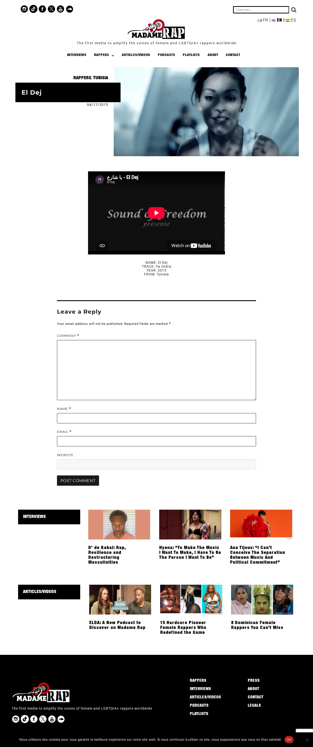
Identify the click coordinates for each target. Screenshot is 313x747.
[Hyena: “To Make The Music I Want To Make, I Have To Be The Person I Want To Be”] (190, 524)
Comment (68, 336)
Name (64, 409)
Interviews (76, 55)
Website (65, 455)
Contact (233, 55)
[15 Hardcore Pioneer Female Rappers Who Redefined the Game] (191, 599)
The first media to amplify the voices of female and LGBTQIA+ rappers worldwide (156, 43)
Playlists (191, 55)
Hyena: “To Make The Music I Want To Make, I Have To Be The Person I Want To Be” (190, 553)
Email (64, 432)
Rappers (101, 55)
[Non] (306, 739)
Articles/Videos (136, 55)
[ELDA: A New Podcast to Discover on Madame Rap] (120, 599)
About (213, 55)
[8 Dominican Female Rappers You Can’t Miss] (262, 599)
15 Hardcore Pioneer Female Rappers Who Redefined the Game (183, 628)
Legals (254, 706)
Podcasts (166, 55)
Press (254, 681)
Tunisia (100, 78)
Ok (289, 739)
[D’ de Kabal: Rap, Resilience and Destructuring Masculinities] (119, 524)
